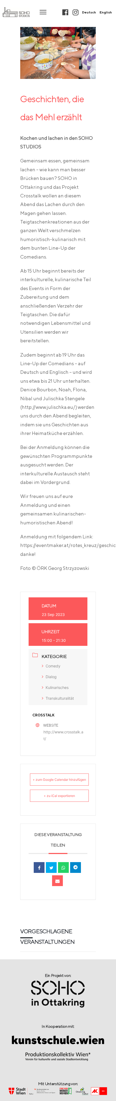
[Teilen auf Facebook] (39, 867)
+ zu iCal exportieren (59, 796)
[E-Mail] (57, 880)
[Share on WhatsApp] (63, 867)
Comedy (53, 666)
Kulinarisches (57, 687)
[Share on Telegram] (75, 867)
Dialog (51, 676)
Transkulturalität (60, 698)
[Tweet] (51, 867)
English (106, 12)
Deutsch (89, 12)
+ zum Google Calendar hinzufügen (59, 780)
